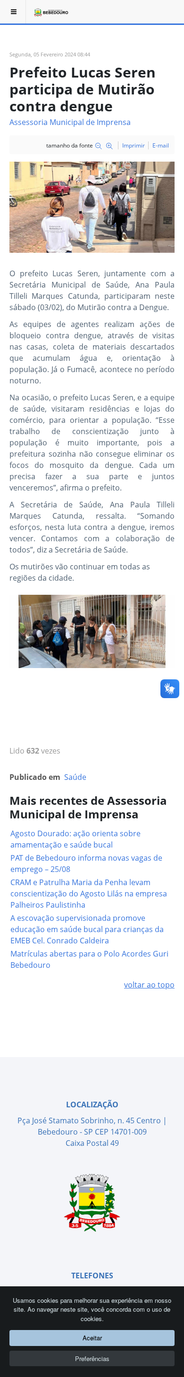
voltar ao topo (149, 985)
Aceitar (92, 1337)
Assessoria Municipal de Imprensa (70, 122)
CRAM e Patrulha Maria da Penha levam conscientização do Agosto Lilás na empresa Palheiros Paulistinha (88, 893)
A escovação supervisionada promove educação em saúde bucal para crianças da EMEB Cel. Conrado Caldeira (87, 929)
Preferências (92, 1358)
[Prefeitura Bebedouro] (50, 11)
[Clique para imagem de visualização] (92, 207)
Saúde (75, 777)
